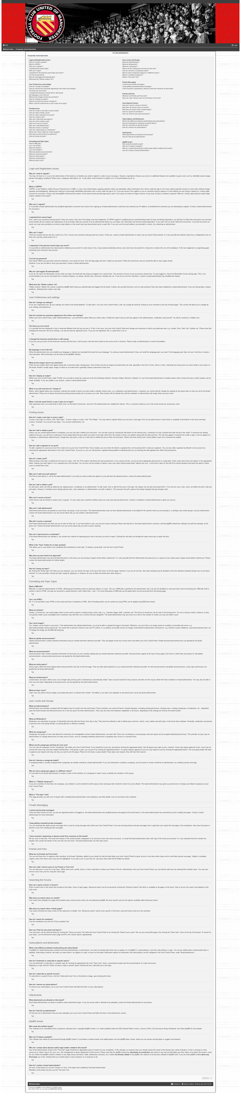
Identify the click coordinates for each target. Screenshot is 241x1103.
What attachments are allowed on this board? (137, 135)
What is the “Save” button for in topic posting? (44, 132)
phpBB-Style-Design (56, 1089)
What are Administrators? (130, 62)
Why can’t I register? (36, 66)
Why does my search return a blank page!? (137, 109)
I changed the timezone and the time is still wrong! (46, 93)
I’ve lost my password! (36, 75)
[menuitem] (5, 45)
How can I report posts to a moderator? (42, 130)
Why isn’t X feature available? (132, 146)
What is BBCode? (35, 143)
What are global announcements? (40, 152)
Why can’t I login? (35, 71)
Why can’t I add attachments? (39, 125)
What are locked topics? (37, 158)
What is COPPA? (35, 64)
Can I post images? (35, 150)
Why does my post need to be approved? (43, 134)
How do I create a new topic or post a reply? (44, 111)
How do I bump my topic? (37, 136)
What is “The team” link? (130, 77)
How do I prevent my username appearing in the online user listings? (52, 89)
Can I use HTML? (35, 146)
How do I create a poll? (37, 117)
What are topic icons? (36, 160)
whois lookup (180, 1050)
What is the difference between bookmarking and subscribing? (143, 121)
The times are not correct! (37, 91)
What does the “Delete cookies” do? (41, 79)
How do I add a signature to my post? (41, 115)
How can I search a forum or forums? (134, 105)
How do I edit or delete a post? (39, 113)
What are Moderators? (130, 64)
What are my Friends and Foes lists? (134, 96)
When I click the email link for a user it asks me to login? (48, 103)
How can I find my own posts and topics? (136, 114)
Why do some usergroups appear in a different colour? (140, 73)
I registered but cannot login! (38, 68)
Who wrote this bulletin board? (132, 144)
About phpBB (185, 1029)
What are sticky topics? (37, 156)
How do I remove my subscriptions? (134, 127)
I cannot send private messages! (133, 84)
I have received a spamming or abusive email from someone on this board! (147, 89)
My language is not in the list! (39, 95)
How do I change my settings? (39, 86)
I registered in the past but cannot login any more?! (46, 73)
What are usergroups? (130, 66)
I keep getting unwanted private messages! (137, 86)
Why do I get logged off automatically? (42, 77)
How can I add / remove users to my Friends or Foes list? (141, 98)
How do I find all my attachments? (133, 137)
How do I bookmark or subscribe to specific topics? (139, 123)
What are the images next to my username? (44, 97)
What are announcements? (38, 154)
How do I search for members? (132, 112)
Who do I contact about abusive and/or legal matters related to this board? (147, 148)
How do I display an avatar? (38, 99)
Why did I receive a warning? (39, 128)
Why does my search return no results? (135, 107)
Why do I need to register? (38, 62)
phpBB (70, 354)
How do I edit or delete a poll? (39, 121)
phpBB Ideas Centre (127, 1039)
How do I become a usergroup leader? (135, 71)
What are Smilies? (35, 148)
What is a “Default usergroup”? (132, 75)
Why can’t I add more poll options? (41, 119)
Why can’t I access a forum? (38, 123)
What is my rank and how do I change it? (43, 101)
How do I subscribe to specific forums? (135, 125)
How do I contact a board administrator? (135, 150)
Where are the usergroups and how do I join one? (139, 68)
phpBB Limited (90, 1029)
